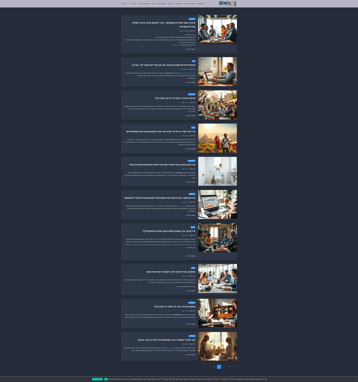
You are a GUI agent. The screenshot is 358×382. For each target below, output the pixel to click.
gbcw (192, 31)
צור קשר (124, 3)
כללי (194, 61)
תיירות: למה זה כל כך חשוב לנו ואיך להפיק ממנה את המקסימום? (160, 131)
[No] (356, 379)
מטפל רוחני (192, 335)
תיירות (193, 127)
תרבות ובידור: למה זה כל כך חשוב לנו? (175, 98)
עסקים (153, 3)
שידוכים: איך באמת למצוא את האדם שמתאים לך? (168, 231)
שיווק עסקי (192, 18)
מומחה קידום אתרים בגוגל (186, 73)
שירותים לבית (191, 160)
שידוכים (193, 227)
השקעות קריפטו (190, 3)
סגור (106, 379)
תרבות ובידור (192, 94)
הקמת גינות (200, 3)
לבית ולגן (171, 3)
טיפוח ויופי (179, 3)
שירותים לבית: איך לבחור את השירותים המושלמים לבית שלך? (162, 164)
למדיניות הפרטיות (97, 379)
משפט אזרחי (162, 3)
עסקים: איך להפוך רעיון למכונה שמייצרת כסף (171, 272)
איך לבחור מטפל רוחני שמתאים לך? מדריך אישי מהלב (166, 340)
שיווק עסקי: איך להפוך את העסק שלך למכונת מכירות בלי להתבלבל (159, 198)
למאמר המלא (190, 49)
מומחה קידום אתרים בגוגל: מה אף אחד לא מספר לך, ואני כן (163, 65)
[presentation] (217, 29)
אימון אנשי (176, 45)
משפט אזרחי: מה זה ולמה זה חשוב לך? (174, 306)
